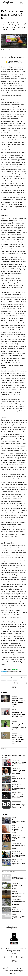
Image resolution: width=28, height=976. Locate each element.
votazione (15, 680)
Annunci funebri (16, 950)
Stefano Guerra (19, 57)
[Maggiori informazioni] (21, 62)
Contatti (21, 948)
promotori (3, 680)
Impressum (16, 948)
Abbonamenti (4, 948)
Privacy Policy (6, 951)
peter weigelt (16, 677)
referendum (9, 680)
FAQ (25, 948)
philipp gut (22, 677)
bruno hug (6, 677)
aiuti (2, 677)
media (10, 677)
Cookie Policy (15, 951)
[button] (3, 957)
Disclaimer (10, 948)
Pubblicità (9, 950)
